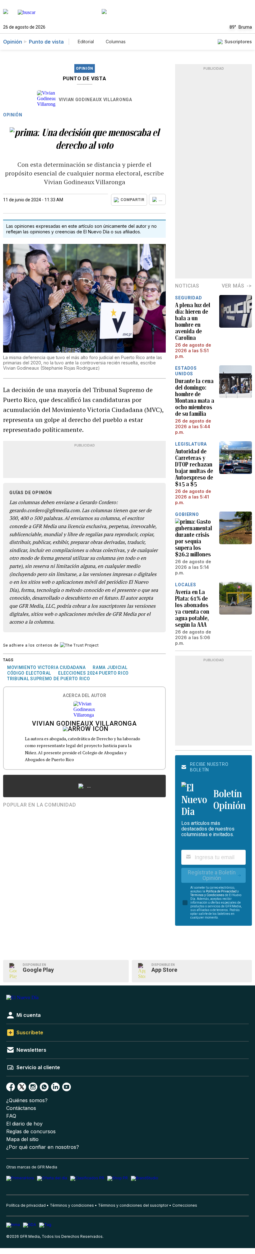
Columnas (116, 41)
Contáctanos (21, 1108)
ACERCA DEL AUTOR (84, 695)
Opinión (12, 42)
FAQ (11, 1116)
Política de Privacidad (221, 891)
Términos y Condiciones (207, 895)
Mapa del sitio (22, 1139)
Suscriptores (238, 41)
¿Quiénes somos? (27, 1100)
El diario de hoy (24, 1124)
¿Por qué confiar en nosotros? (42, 1147)
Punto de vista (46, 42)
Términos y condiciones (72, 1205)
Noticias (187, 286)
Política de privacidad (26, 1205)
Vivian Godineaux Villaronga (95, 99)
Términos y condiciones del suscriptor (133, 1205)
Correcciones (184, 1205)
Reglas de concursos (31, 1132)
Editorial (86, 41)
